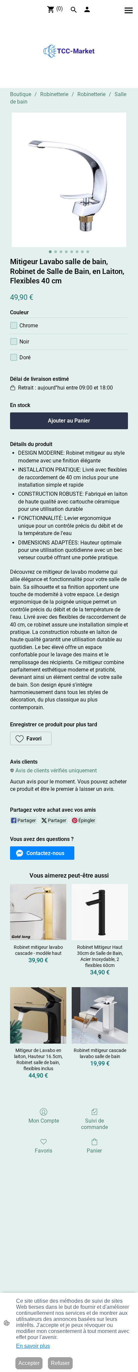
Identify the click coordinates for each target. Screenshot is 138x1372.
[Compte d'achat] (87, 9)
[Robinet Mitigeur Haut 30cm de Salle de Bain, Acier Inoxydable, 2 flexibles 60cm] (100, 912)
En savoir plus (33, 1346)
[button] (74, 10)
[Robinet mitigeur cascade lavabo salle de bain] (100, 1015)
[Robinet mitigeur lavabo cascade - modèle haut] (38, 912)
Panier (94, 1150)
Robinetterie (54, 94)
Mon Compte (43, 1121)
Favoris (43, 1150)
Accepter (29, 1363)
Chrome (28, 325)
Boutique (20, 94)
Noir (24, 341)
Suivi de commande (94, 1124)
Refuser (60, 1363)
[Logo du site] (69, 51)
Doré (24, 357)
